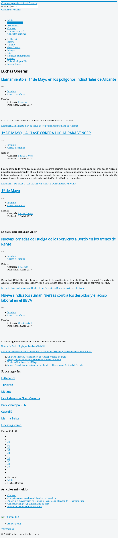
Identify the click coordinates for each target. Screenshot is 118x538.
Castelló (11, 58)
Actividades (13, 25)
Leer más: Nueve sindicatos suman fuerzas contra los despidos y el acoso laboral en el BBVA (46, 351)
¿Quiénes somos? (15, 31)
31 (8, 444)
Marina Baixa (14, 64)
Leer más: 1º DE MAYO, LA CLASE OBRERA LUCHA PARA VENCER (38, 183)
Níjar (9, 53)
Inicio (10, 20)
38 (8, 464)
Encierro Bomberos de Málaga (22, 362)
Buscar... (5, 6)
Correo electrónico (16, 94)
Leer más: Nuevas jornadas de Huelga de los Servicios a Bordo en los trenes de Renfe (42, 288)
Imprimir (11, 91)
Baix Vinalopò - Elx (13, 405)
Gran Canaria (13, 47)
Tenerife (11, 44)
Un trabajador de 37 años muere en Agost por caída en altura (36, 356)
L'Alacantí (12, 39)
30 (8, 441)
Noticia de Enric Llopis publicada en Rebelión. (24, 346)
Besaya (10, 42)
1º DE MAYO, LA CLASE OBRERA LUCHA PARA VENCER (46, 132)
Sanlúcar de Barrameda (18, 55)
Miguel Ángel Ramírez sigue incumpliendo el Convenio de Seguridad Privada (45, 365)
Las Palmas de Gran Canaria (20, 398)
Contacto (11, 28)
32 (8, 447)
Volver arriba (7, 529)
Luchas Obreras (15, 23)
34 (8, 453)
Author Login (14, 523)
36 (8, 458)
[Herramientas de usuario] (2, 86)
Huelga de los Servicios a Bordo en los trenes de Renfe (34, 359)
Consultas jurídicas (16, 34)
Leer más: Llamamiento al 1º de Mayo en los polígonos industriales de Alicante (39, 125)
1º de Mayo (10, 190)
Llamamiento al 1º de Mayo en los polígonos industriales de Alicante (58, 79)
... (8, 455)
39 (8, 466)
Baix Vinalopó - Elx (17, 61)
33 (8, 450)
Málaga (11, 50)
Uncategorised (25, 323)
